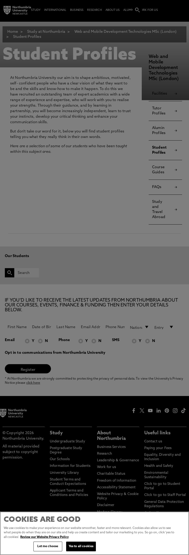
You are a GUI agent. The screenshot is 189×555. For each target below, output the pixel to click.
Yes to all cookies (81, 546)
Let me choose (47, 546)
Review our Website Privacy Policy (44, 537)
